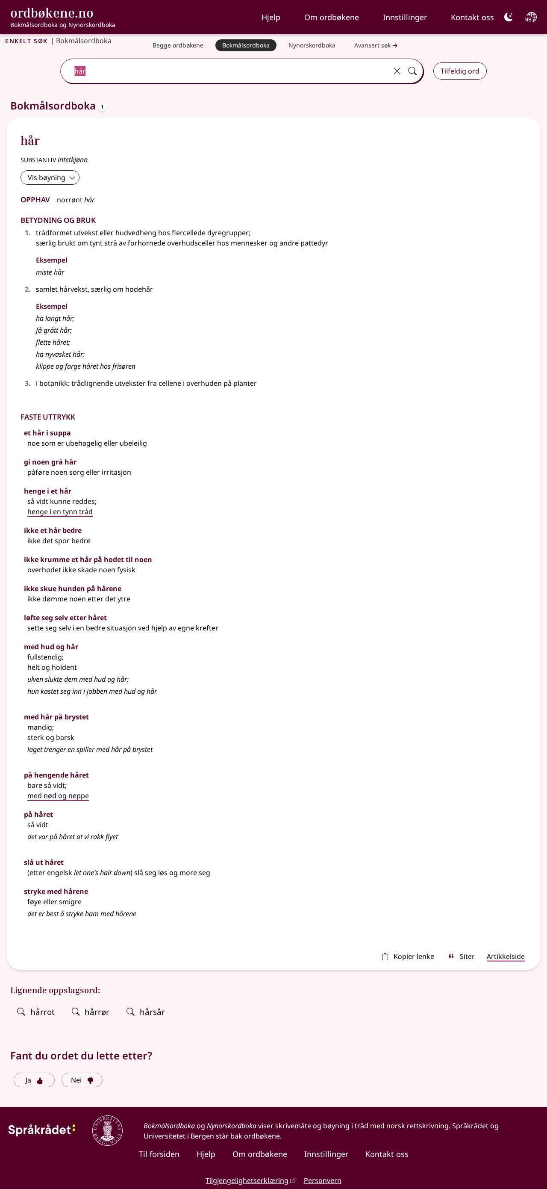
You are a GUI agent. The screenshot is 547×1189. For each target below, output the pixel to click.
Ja (28, 1080)
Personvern (322, 1180)
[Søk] (412, 71)
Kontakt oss (472, 17)
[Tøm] (397, 71)
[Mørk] (508, 17)
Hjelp (271, 17)
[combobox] (225, 71)
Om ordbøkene (331, 17)
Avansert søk (372, 45)
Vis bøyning (46, 177)
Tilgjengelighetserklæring (247, 1180)
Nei (76, 1080)
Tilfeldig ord (460, 71)
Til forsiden (159, 1154)
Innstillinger (405, 17)
